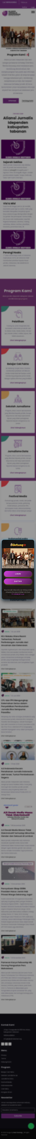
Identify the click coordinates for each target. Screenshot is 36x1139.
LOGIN (18, 574)
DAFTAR (18, 581)
